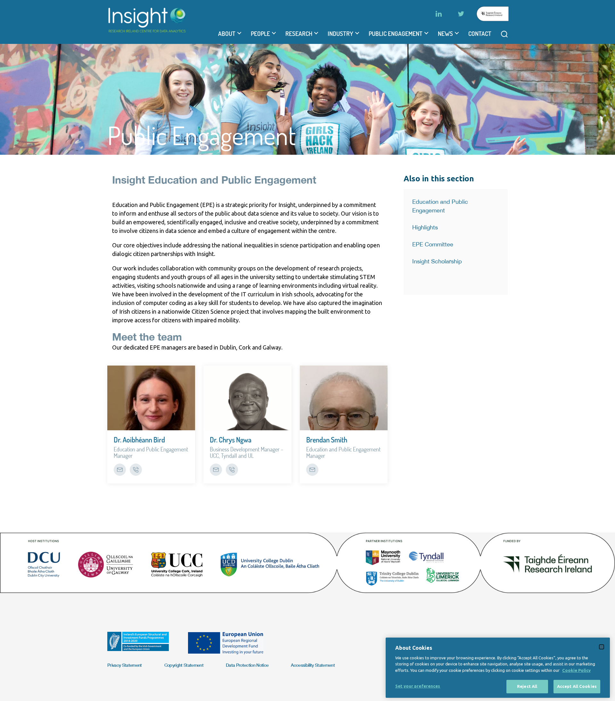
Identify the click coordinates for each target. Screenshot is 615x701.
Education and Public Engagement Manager (151, 452)
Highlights (425, 227)
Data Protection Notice (247, 665)
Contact (479, 33)
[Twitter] (461, 14)
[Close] (601, 647)
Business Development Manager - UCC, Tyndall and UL (246, 452)
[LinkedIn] (438, 14)
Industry (340, 33)
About (226, 33)
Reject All (527, 686)
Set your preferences (417, 686)
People (260, 33)
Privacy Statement (124, 665)
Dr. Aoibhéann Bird (139, 439)
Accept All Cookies (577, 686)
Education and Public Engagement (440, 206)
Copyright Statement (183, 665)
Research (298, 33)
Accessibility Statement (313, 665)
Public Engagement (395, 33)
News (445, 33)
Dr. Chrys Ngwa (230, 439)
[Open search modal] (504, 34)
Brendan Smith (326, 439)
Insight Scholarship (437, 261)
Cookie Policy (576, 670)
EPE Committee (432, 244)
